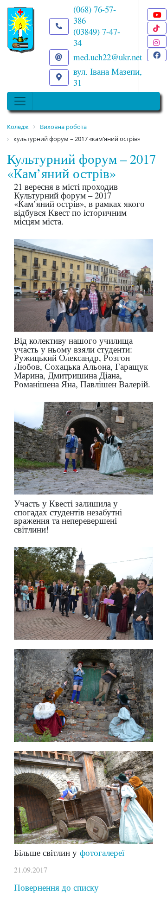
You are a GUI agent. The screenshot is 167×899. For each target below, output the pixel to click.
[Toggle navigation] (20, 101)
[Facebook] (157, 55)
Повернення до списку (56, 887)
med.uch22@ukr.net (107, 57)
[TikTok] (157, 28)
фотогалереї (102, 852)
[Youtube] (157, 14)
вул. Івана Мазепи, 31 (107, 76)
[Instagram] (157, 41)
